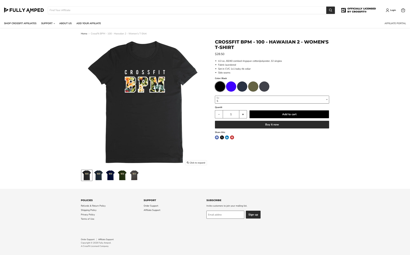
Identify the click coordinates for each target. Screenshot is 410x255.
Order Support (151, 205)
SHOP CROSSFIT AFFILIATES (20, 23)
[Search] (330, 10)
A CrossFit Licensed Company (95, 246)
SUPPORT (47, 23)
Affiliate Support (152, 210)
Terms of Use (87, 218)
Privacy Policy (88, 214)
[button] (86, 175)
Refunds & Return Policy (93, 205)
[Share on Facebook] (217, 137)
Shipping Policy (88, 210)
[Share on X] (222, 137)
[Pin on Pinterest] (232, 137)
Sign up (253, 214)
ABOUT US (65, 23)
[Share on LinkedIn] (227, 137)
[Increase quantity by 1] (243, 114)
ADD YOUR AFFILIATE (88, 23)
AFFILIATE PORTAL (395, 23)
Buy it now (272, 124)
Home (84, 33)
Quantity (219, 107)
